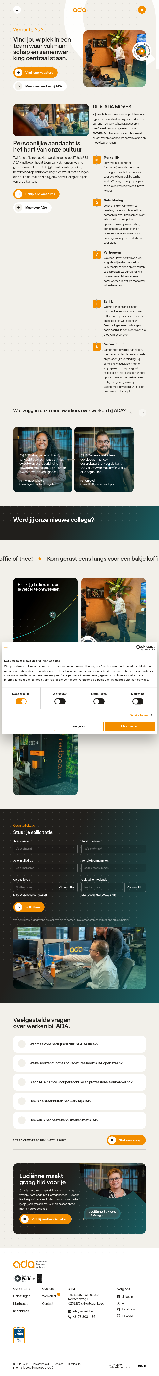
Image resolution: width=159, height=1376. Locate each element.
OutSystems (22, 1289)
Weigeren (79, 726)
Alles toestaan (129, 726)
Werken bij (49, 1296)
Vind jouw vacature (39, 72)
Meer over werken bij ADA (43, 86)
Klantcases (20, 1304)
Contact (47, 1304)
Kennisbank (21, 1311)
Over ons (48, 1289)
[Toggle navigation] (17, 10)
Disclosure (74, 1364)
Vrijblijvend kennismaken (49, 1219)
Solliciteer (32, 907)
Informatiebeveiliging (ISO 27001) (33, 1367)
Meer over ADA (36, 208)
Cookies (58, 1364)
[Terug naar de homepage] (79, 9)
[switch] (60, 701)
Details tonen (139, 715)
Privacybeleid (41, 1364)
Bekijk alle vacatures (40, 194)
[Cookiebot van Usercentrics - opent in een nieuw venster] (138, 647)
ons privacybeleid (118, 920)
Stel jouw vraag (130, 1140)
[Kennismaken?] (142, 10)
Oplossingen (21, 1296)
